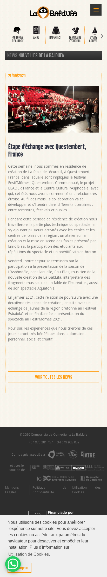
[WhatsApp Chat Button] (13, 564)
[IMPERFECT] (56, 33)
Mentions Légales (12, 489)
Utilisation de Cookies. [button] (29, 554)
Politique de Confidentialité (49, 489)
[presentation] (4, 36)
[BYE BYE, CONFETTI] (94, 33)
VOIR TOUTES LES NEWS (53, 377)
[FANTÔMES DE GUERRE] (17, 33)
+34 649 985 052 (67, 442)
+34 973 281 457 (41, 442)
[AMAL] (36, 33)
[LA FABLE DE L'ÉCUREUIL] (75, 33)
